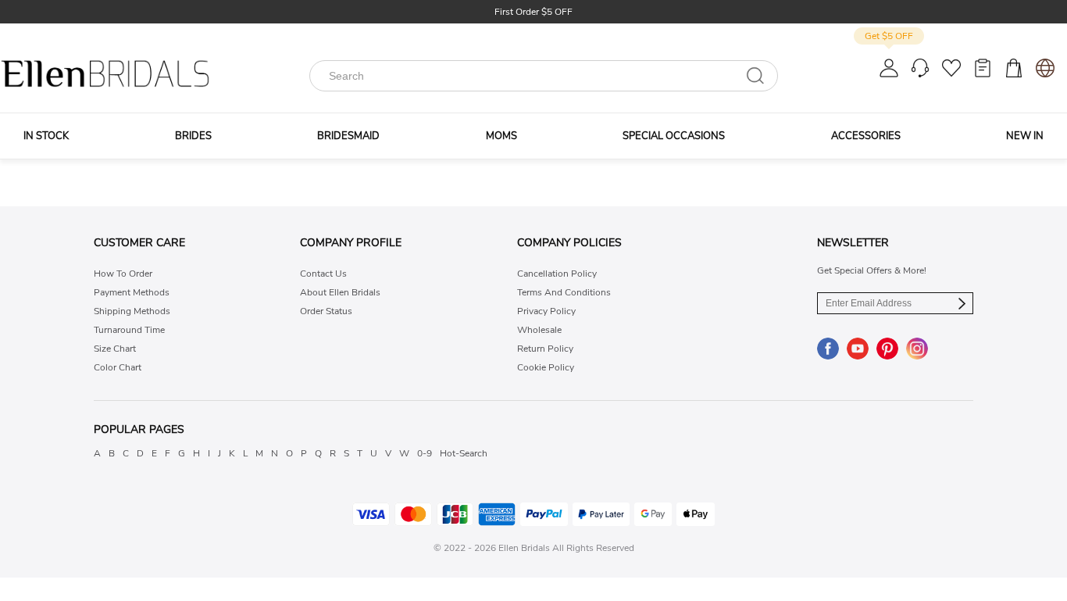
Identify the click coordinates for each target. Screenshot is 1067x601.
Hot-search (463, 453)
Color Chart (117, 367)
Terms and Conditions (564, 292)
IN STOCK (46, 136)
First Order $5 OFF (533, 11)
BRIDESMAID (348, 136)
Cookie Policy (545, 367)
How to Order (123, 273)
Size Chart (115, 348)
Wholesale (539, 330)
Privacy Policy (546, 311)
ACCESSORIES (866, 136)
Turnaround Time (129, 330)
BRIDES (193, 136)
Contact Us (323, 273)
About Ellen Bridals (340, 292)
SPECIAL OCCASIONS (674, 136)
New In (1025, 136)
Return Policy (545, 348)
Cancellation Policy (557, 273)
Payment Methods (132, 292)
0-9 (424, 453)
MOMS (501, 136)
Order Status (326, 311)
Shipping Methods (132, 311)
